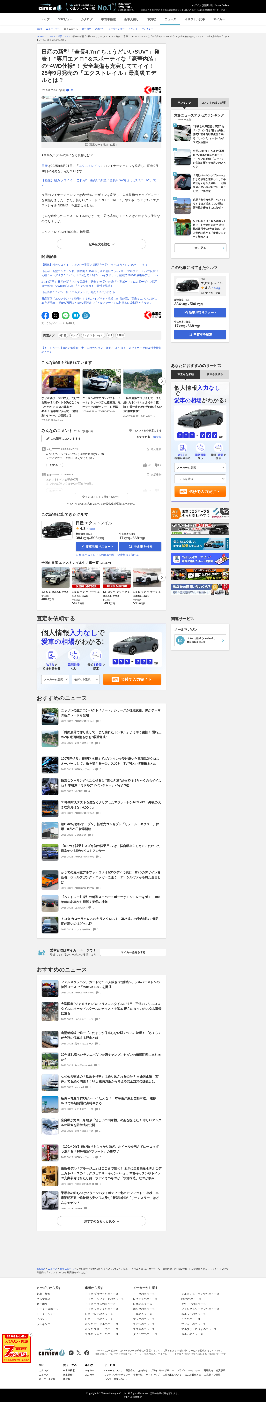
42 (149, 465)
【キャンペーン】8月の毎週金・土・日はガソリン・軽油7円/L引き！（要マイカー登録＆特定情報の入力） (101, 349)
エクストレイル (89, 165)
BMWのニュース (191, 1299)
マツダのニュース (144, 1319)
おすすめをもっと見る (99, 1221)
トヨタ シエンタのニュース (101, 1308)
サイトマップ (153, 1374)
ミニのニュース (190, 1319)
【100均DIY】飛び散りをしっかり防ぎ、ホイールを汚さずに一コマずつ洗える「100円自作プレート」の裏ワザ (110, 1149)
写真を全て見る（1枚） (103, 144)
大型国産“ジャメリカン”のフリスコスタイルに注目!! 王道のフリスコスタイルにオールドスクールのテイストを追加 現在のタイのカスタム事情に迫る (111, 1008)
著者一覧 (138, 1374)
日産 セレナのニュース (99, 1314)
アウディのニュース (193, 1303)
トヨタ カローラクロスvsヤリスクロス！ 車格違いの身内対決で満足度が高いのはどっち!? (110, 921)
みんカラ (89, 1374)
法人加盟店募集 (193, 1374)
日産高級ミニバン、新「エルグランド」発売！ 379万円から (78, 292)
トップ (45, 19)
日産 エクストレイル (94, 523)
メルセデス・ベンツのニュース (200, 1293)
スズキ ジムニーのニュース (101, 1334)
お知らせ (142, 1370)
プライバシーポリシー (162, 1370)
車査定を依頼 (185, 374)
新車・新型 (43, 1293)
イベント (42, 1319)
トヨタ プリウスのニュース (101, 1293)
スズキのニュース (144, 1329)
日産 (44, 165)
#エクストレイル (93, 335)
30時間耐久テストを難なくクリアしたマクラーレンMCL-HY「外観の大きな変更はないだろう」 (111, 805)
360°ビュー (65, 19)
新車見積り (131, 19)
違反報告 (156, 449)
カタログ (87, 19)
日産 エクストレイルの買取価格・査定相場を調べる (107, 554)
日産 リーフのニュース (99, 1319)
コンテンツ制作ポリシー (117, 1374)
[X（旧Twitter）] (79, 1353)
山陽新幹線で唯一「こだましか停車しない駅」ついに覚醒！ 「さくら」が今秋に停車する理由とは (111, 1035)
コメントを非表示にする (147, 430)
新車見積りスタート (100, 546)
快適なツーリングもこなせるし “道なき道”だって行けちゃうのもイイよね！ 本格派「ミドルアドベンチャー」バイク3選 (111, 783)
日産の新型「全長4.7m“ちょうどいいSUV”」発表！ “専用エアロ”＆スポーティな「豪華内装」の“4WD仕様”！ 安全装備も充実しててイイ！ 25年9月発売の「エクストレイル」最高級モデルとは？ (100, 66)
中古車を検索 (143, 546)
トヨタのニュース (144, 1293)
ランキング (184, 102)
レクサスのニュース (145, 1299)
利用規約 (208, 1370)
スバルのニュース (144, 1324)
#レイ (74, 335)
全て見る (200, 247)
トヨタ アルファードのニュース (104, 1299)
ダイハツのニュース (145, 1334)
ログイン (196, 5)
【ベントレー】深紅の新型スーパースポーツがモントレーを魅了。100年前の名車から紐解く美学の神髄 (110, 899)
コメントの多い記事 (213, 102)
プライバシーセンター (188, 1370)
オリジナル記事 (195, 19)
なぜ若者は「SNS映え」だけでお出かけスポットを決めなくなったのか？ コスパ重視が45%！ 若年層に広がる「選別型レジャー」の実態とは (60, 407)
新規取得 (207, 5)
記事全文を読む (99, 244)
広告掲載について (172, 1374)
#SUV (120, 335)
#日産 (62, 335)
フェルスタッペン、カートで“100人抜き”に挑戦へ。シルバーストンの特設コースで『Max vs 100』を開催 (110, 984)
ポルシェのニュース (193, 1314)
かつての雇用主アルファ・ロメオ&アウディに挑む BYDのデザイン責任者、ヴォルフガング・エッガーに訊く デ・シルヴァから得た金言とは (111, 877)
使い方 (89, 431)
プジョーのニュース (193, 1324)
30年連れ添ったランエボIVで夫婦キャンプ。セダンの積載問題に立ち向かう (111, 1057)
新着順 (157, 436)
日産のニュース (142, 1303)
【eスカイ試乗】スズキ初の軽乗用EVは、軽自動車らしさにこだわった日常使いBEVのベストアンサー (110, 848)
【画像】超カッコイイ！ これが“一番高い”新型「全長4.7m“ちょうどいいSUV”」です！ (94, 264)
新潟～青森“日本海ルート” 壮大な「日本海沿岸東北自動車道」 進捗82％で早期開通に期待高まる (108, 1101)
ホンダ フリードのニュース (101, 1329)
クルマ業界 (43, 1299)
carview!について (113, 1370)
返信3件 (53, 465)
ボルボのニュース (192, 1334)
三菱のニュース (142, 1314)
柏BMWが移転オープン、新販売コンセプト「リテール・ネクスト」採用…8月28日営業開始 (110, 826)
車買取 (151, 19)
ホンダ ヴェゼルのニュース (101, 1324)
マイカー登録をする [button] (133, 952)
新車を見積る (215, 374)
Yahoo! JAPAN (221, 5)
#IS (110, 335)
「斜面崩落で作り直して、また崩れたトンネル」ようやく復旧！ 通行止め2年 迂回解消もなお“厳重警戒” (142, 405)
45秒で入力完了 (134, 679)
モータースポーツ (47, 1308)
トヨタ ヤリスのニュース (100, 1303)
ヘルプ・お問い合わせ (116, 1379)
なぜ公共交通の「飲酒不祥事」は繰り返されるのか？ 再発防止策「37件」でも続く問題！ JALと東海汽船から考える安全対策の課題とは (110, 1079)
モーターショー (46, 1314)
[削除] (30, 1334)
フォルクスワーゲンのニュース (200, 1308)
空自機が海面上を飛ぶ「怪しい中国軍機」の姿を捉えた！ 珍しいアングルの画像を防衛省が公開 (111, 1122)
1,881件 (91, 529)
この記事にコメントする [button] (66, 438)
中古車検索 (108, 19)
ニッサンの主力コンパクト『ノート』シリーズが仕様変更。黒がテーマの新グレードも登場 (101, 402)
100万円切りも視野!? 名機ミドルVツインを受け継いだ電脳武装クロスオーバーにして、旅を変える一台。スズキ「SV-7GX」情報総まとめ (110, 761)
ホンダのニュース (144, 1308)
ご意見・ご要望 (212, 1374)
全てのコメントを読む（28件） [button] (101, 496)
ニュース (170, 19)
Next (162, 381)
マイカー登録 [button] (212, 293)
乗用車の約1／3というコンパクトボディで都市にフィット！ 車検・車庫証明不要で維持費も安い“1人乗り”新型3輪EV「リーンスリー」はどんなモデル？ (110, 1197)
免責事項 (220, 1370)
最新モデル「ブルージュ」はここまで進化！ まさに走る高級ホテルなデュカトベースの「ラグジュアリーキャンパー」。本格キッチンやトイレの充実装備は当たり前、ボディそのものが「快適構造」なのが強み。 (111, 1173)
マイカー (219, 19)
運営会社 (130, 1370)
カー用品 (42, 1303)
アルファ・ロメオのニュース (199, 1329)
